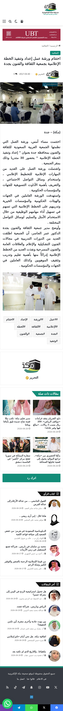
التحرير (41, 74)
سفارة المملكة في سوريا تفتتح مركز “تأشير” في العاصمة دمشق (18, 458)
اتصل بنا (21, 679)
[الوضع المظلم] (16, 21)
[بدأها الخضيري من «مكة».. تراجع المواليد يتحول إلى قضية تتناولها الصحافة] (46, 444)
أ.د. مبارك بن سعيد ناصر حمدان (32, 629)
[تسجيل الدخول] (22, 21)
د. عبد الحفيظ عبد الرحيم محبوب (31, 599)
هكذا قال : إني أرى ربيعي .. (32, 516)
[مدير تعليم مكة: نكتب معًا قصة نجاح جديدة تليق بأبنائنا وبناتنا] (16, 407)
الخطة (20, 326)
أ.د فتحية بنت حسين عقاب (34, 655)
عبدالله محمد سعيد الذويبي (33, 610)
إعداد (23, 319)
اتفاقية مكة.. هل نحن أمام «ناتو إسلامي (26, 636)
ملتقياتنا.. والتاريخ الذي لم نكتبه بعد (29, 651)
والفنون (24, 333)
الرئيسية (54, 46)
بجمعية (39, 333)
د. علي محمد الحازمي (35, 569)
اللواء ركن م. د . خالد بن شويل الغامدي (29, 538)
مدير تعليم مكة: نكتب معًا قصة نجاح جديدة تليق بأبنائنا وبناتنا (16, 421)
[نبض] (32, 697)
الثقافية (45, 46)
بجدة (53, 333)
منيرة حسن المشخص (35, 640)
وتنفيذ (53, 340)
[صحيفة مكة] (50, 9)
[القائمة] (4, 21)
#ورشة (38, 319)
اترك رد (31, 478)
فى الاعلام (41, 679)
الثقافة (35, 326)
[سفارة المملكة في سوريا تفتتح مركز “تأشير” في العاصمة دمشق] (16, 444)
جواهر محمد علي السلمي (34, 520)
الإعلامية (51, 326)
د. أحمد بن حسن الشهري (34, 554)
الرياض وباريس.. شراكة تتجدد (31, 606)
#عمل (52, 319)
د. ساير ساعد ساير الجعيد (34, 508)
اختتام (9, 319)
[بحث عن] (10, 21)
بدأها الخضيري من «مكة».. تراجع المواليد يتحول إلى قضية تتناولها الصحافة (47, 458)
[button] (7, 704)
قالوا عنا (30, 679)
